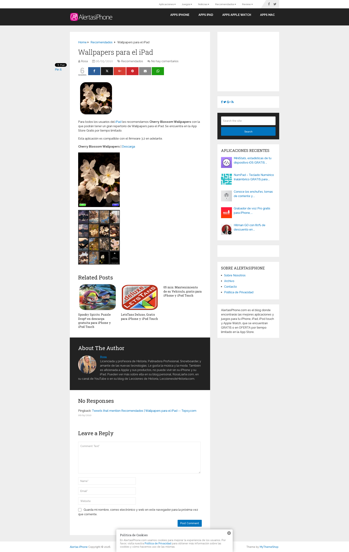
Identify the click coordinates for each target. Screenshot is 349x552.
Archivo (229, 281)
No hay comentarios (164, 61)
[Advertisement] (251, 60)
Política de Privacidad (238, 292)
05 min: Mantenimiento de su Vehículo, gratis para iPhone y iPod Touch (182, 291)
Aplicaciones (166, 4)
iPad (118, 122)
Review (246, 4)
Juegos (186, 4)
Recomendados (225, 4)
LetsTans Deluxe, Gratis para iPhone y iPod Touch (139, 316)
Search (248, 131)
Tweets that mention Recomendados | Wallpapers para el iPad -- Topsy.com (144, 410)
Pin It (58, 69)
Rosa (84, 61)
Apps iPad (205, 15)
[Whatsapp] (158, 71)
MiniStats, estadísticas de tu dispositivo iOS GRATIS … (252, 160)
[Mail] (145, 71)
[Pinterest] (132, 71)
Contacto (230, 286)
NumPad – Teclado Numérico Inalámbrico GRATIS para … (254, 177)
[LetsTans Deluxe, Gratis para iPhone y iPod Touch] (140, 297)
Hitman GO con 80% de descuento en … (249, 227)
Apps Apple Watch (236, 15)
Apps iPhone (179, 15)
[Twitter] (107, 71)
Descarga (128, 146)
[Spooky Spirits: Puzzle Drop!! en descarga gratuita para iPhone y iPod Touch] (97, 297)
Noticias (203, 4)
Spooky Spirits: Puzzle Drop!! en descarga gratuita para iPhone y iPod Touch (94, 321)
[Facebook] (94, 71)
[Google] (120, 71)
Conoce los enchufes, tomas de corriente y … (253, 194)
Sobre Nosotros (235, 275)
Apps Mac (267, 15)
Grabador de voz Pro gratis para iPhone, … (252, 211)
